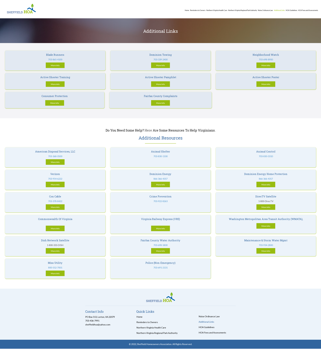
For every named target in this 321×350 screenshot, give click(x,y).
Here (149, 130)
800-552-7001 (55, 267)
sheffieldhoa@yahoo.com (97, 324)
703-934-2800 (266, 245)
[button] (55, 65)
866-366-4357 (160, 178)
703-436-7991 (92, 320)
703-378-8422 (55, 201)
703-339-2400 (160, 59)
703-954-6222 (55, 178)
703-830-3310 (266, 156)
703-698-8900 (266, 59)
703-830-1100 (160, 156)
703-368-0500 (55, 156)
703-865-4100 (55, 59)
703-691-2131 (160, 267)
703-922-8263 (160, 201)
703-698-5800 (160, 245)
